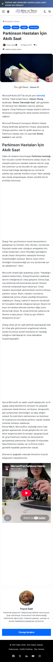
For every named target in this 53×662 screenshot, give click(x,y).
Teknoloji (34, 27)
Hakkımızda (13, 649)
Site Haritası (39, 649)
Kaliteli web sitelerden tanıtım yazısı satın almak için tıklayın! (23, 3)
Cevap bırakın (27, 632)
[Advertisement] (26, 212)
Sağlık (24, 27)
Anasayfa (8, 21)
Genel (16, 21)
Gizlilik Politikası (26, 649)
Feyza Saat (10, 45)
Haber (15, 27)
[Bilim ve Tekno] (26, 11)
